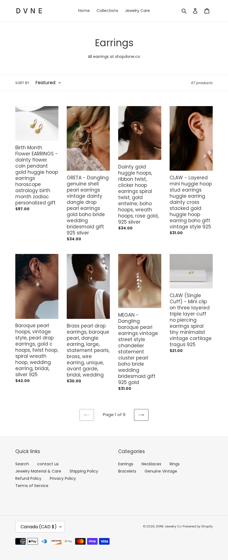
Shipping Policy (84, 471)
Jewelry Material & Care (38, 471)
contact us (48, 464)
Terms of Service (31, 485)
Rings (175, 464)
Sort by (22, 82)
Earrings (125, 464)
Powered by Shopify (198, 526)
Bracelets (127, 471)
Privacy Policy (63, 478)
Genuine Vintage (161, 471)
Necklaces (151, 464)
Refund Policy (28, 478)
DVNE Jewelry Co (169, 526)
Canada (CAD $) (39, 527)
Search (22, 464)
